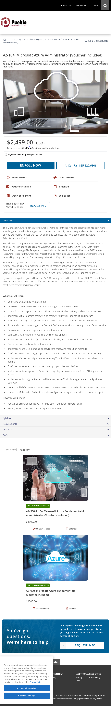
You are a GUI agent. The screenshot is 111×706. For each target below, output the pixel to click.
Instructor (8, 429)
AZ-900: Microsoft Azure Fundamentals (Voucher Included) (50, 593)
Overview (8, 220)
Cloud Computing (36, 39)
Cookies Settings (26, 695)
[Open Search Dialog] (105, 5)
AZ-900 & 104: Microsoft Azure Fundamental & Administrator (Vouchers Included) (55, 513)
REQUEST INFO (38, 205)
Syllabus (7, 418)
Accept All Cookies (26, 688)
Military (79, 677)
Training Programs (17, 39)
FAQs (5, 435)
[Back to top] (55, 673)
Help (78, 680)
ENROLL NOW (30, 165)
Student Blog (94, 677)
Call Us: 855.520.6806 (96, 41)
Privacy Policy (96, 698)
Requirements (10, 423)
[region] (26, 680)
